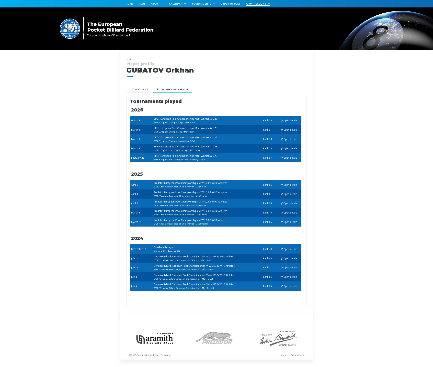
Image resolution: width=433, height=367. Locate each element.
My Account (257, 3)
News (142, 3)
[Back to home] (106, 28)
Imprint (284, 355)
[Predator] (216, 337)
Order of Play (230, 3)
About (156, 3)
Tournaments (202, 3)
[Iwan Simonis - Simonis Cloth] (278, 337)
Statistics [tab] (140, 89)
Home (129, 3)
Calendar (176, 3)
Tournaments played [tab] (174, 89)
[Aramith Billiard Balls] (155, 337)
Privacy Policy (297, 355)
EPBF (129, 59)
